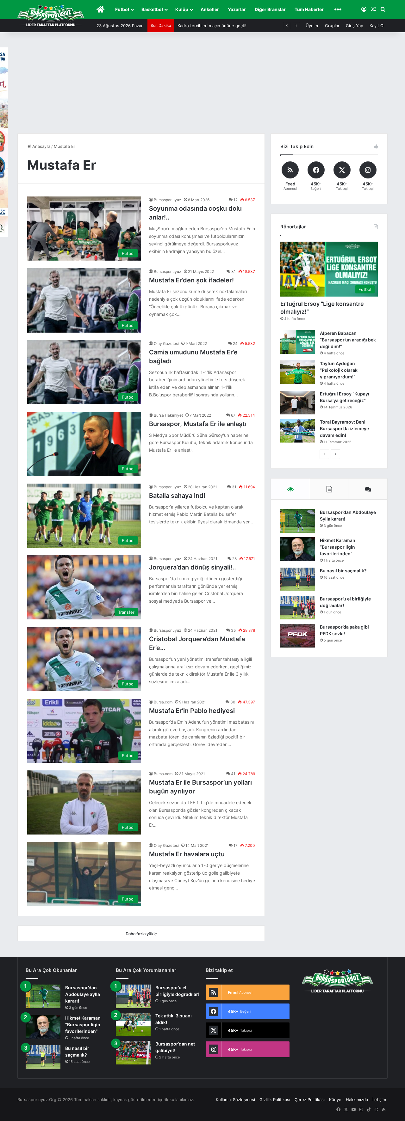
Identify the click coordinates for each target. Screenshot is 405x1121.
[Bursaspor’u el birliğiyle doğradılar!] (297, 607)
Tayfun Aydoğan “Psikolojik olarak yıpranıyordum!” (339, 370)
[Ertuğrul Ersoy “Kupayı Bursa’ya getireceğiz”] (297, 402)
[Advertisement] (202, 86)
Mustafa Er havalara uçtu (187, 854)
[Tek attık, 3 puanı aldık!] (133, 1024)
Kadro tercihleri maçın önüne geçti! (212, 25)
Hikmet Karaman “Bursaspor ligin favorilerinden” (337, 547)
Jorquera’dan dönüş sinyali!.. (192, 567)
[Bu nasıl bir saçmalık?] (297, 579)
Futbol (122, 9)
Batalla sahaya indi (177, 495)
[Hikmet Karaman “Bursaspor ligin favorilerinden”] (297, 549)
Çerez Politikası (310, 1099)
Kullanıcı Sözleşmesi (235, 1099)
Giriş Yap (354, 25)
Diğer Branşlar (270, 9)
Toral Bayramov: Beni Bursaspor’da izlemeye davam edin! (344, 428)
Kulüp (181, 9)
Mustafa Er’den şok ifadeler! (191, 280)
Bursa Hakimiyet (168, 415)
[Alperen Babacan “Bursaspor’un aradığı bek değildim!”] (297, 342)
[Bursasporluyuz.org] (50, 15)
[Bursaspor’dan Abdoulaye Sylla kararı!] (297, 521)
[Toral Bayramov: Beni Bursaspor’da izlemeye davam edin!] (297, 431)
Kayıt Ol (377, 25)
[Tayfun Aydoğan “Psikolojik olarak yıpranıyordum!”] (297, 372)
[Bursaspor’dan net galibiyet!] (133, 1052)
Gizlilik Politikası (274, 1099)
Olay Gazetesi (166, 343)
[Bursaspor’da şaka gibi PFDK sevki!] (297, 636)
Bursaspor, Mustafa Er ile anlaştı (197, 424)
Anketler (210, 9)
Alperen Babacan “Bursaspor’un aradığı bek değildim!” (348, 339)
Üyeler (312, 25)
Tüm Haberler (309, 9)
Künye (335, 1099)
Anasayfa (40, 146)
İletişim (379, 1099)
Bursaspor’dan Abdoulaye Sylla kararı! (82, 994)
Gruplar (332, 25)
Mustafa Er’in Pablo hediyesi (192, 710)
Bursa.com (163, 702)
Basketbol (152, 9)
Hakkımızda (357, 1099)
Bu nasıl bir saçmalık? (343, 570)
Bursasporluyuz (167, 199)
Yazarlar (237, 9)
